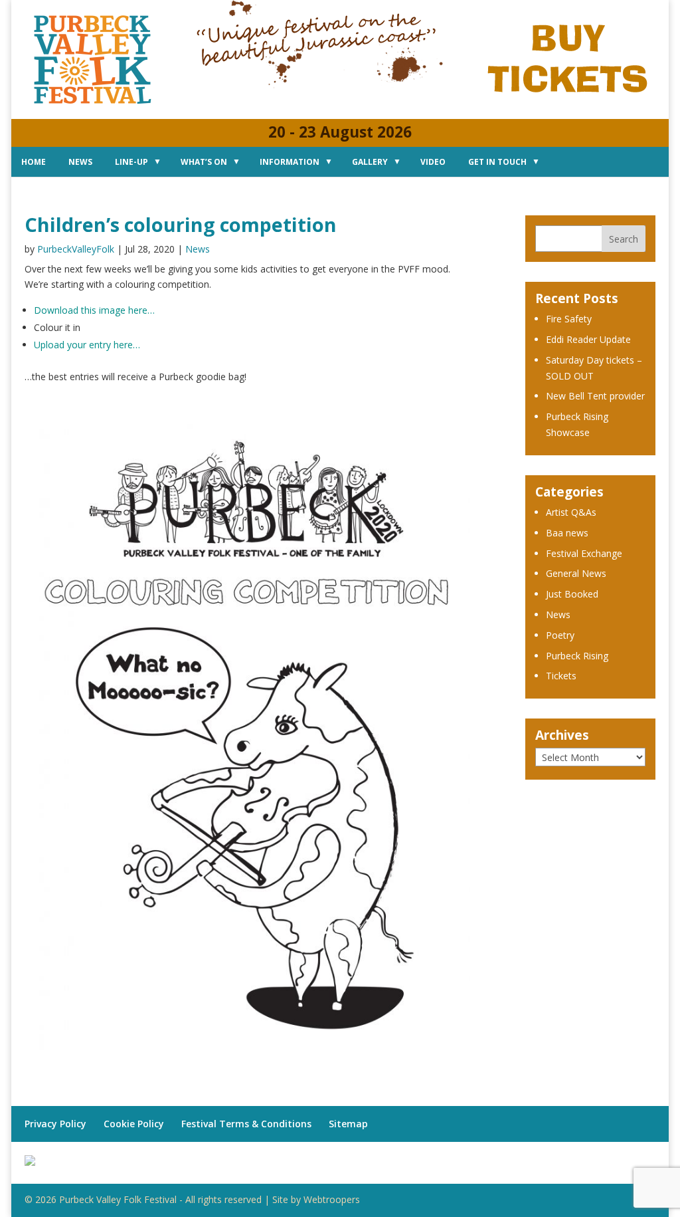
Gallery (370, 161)
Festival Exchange (584, 553)
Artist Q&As (571, 512)
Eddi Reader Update (588, 339)
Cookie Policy (134, 1123)
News (80, 161)
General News (576, 573)
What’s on (204, 161)
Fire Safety (569, 318)
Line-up (131, 161)
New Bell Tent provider (595, 395)
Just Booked (572, 594)
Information (289, 161)
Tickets (561, 675)
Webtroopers (331, 1199)
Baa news (567, 532)
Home (33, 161)
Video (433, 161)
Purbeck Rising (577, 655)
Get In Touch (497, 161)
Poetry (560, 635)
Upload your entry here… (87, 344)
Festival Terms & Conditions (246, 1123)
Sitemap (348, 1123)
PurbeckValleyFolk (75, 249)
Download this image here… (94, 310)
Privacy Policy (55, 1123)
